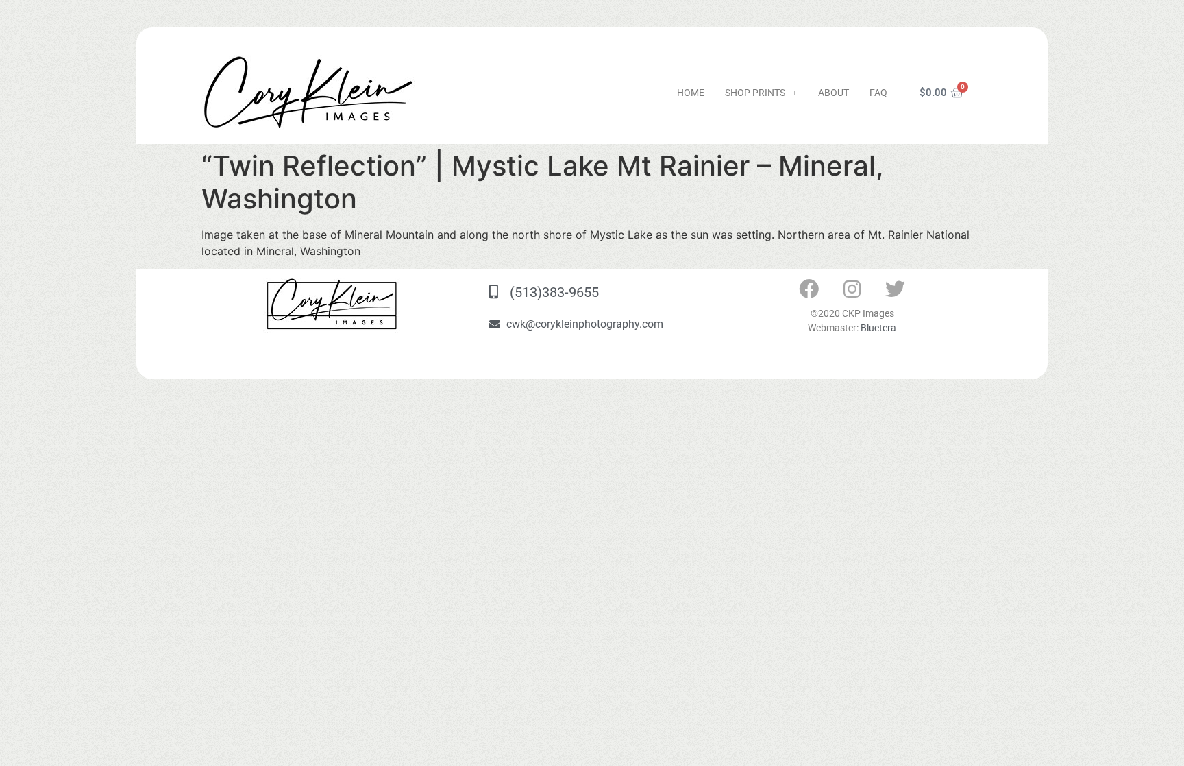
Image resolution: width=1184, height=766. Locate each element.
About (833, 92)
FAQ (878, 92)
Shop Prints (755, 92)
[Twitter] (895, 289)
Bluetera (878, 327)
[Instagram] (852, 289)
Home (690, 92)
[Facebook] (809, 289)
